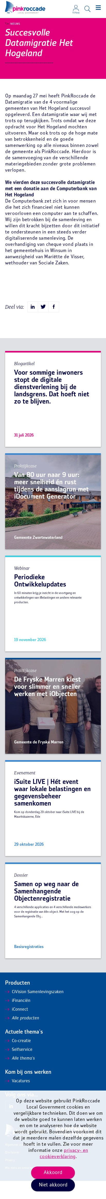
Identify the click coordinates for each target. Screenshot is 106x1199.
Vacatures (21, 1081)
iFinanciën (21, 1001)
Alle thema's (23, 1059)
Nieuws (15, 24)
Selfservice (22, 1050)
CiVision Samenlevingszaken (38, 992)
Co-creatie (21, 1041)
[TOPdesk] (76, 6)
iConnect (20, 1010)
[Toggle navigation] (98, 8)
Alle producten (25, 1018)
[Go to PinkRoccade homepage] (25, 7)
